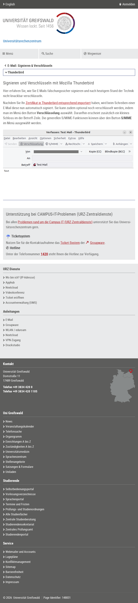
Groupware (97, 243)
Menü (9, 53)
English (10, 4)
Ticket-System (70, 243)
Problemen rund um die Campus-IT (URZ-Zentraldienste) (55, 222)
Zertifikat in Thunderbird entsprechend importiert (58, 103)
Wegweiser (94, 53)
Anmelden (128, 4)
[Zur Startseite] (39, 23)
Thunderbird (16, 72)
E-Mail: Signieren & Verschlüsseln (30, 66)
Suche (49, 53)
